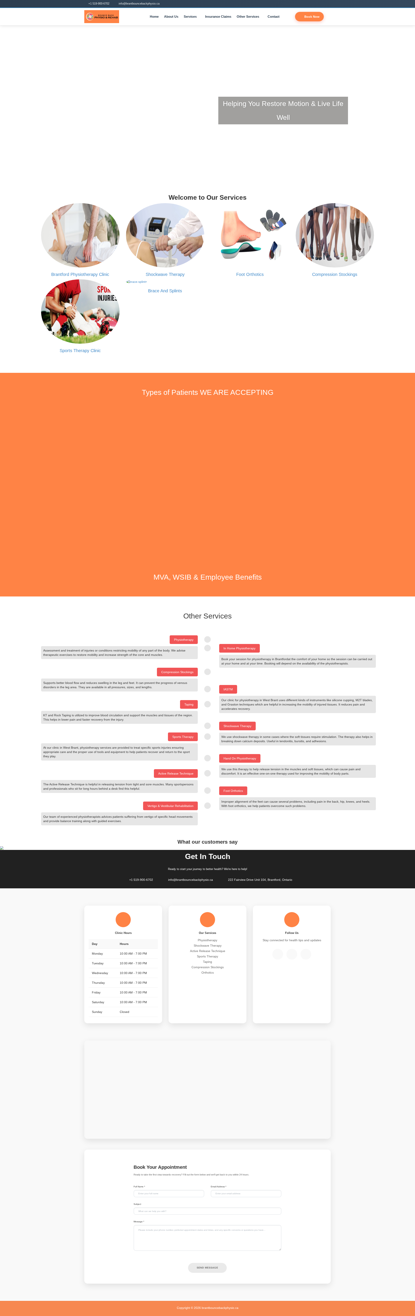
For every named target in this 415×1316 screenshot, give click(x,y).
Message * (139, 1221)
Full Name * (139, 1186)
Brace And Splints (165, 290)
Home (154, 16)
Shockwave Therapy (165, 274)
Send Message (207, 1267)
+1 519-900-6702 (98, 3)
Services (190, 16)
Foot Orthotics (250, 274)
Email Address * (218, 1186)
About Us (171, 16)
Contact (273, 16)
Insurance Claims (218, 16)
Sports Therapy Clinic (80, 350)
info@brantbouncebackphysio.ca (139, 3)
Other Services (248, 16)
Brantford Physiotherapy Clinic (80, 274)
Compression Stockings (334, 274)
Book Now (311, 16)
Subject (137, 1204)
